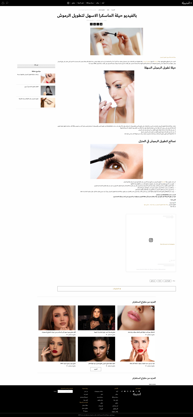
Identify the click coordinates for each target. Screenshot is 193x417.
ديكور (101, 403)
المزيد (95, 369)
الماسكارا (156, 61)
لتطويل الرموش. (146, 61)
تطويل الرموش (167, 281)
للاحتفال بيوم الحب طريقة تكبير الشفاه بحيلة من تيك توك (141, 332)
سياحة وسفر (100, 397)
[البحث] (7, 3)
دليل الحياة (81, 3)
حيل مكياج (153, 281)
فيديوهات (100, 406)
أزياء (103, 3)
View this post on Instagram (167, 244)
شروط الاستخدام (84, 397)
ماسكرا (159, 281)
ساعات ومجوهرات (98, 391)
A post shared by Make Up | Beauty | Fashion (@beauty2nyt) (150, 269)
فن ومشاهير (115, 406)
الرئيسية (113, 10)
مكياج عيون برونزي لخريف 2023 (68, 364)
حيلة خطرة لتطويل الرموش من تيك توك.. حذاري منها (156, 205)
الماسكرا (163, 182)
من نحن (86, 391)
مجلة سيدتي (85, 405)
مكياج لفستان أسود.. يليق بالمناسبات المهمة (104, 332)
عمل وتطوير (100, 400)
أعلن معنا (86, 400)
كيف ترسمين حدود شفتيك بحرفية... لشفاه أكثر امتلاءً (142, 364)
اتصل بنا (86, 394)
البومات (101, 409)
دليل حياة (116, 400)
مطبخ (73, 3)
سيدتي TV (85, 411)
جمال (97, 3)
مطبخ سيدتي (85, 408)
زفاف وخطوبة (115, 412)
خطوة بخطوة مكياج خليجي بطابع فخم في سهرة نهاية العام (102, 364)
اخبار (102, 394)
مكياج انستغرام (102, 10)
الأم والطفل (115, 409)
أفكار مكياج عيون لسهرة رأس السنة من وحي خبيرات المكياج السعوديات (59, 332)
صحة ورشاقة (90, 3)
